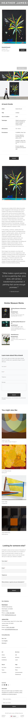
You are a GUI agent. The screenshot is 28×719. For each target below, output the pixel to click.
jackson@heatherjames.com (11, 629)
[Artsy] (8, 684)
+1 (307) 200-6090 (9, 627)
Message (3, 382)
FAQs (16, 670)
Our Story (4, 667)
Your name (4, 366)
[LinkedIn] (6, 684)
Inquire (23, 50)
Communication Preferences (18, 673)
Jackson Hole (5, 619)
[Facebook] (4, 684)
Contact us (17, 667)
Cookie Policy (22, 716)
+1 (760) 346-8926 (9, 612)
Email (3, 371)
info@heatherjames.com (10, 615)
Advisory (17, 657)
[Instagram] (2, 684)
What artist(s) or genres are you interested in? (13, 582)
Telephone (4, 377)
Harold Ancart (6, 47)
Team (3, 670)
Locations (4, 672)
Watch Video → (21, 68)
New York (4, 638)
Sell (16, 654)
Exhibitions (4, 659)
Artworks (4, 657)
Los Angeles (5, 640)
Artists (3, 654)
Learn (16, 659)
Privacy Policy (4, 716)
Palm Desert (5, 604)
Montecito (4, 643)
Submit (14, 394)
